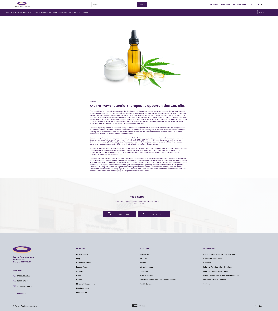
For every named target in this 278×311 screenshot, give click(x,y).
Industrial (143, 263)
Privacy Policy (81, 292)
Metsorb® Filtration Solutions (214, 280)
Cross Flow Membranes (212, 259)
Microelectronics (146, 267)
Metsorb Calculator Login (86, 284)
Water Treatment (146, 275)
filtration (143, 142)
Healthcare (144, 271)
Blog (78, 259)
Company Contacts (81, 12)
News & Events (82, 254)
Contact (79, 280)
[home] (22, 4)
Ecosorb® (207, 263)
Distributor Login (82, 288)
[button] (256, 4)
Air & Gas (143, 259)
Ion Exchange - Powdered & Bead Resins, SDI (221, 275)
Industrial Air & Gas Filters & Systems (217, 267)
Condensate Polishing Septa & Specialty (219, 254)
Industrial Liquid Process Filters (215, 271)
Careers (79, 275)
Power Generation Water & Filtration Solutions (158, 280)
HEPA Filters (144, 254)
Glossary (79, 271)
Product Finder (46, 12)
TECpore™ (207, 284)
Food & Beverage (146, 284)
